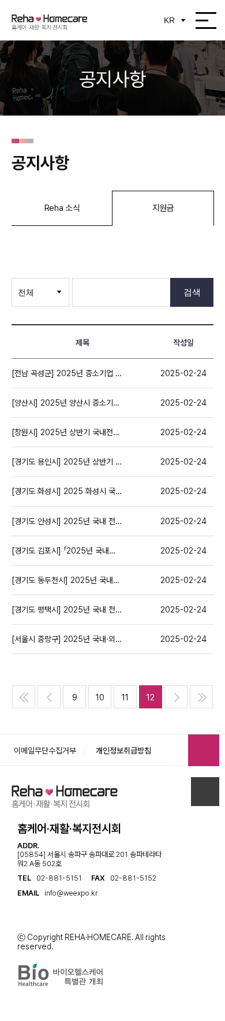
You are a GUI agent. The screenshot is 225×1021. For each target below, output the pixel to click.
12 (151, 697)
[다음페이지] (175, 696)
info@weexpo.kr (70, 893)
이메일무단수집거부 (45, 750)
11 (125, 697)
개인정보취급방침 (123, 750)
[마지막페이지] (201, 696)
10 (100, 697)
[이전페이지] (49, 696)
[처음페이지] (23, 696)
